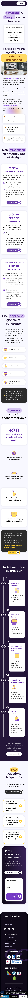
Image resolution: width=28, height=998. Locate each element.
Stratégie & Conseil (10, 943)
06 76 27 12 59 (8, 924)
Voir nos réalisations (12, 791)
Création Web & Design (11, 938)
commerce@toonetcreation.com (13, 920)
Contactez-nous (12, 754)
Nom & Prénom (12, 880)
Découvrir (12, 552)
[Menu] (21, 3)
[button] (2, 996)
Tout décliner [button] (14, 996)
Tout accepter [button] (5, 996)
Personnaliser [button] (23, 996)
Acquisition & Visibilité (10, 941)
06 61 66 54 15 (9, 923)
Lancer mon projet (12, 872)
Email (9, 887)
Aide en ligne (8, 946)
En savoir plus (12, 202)
